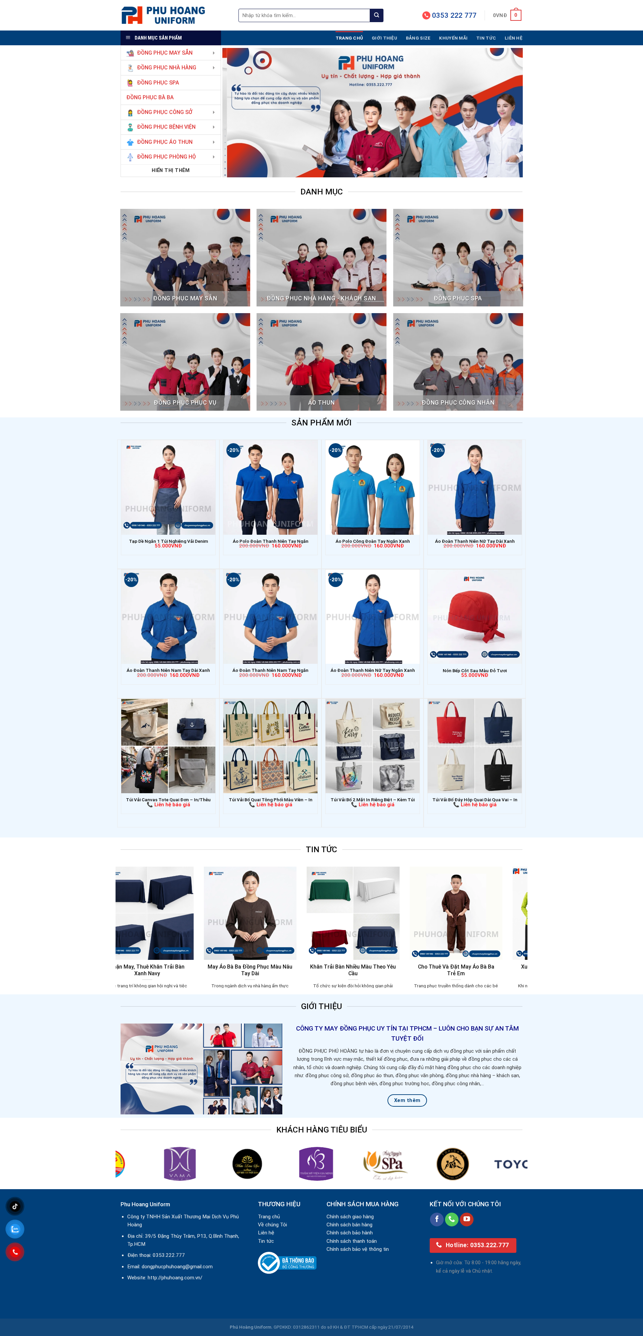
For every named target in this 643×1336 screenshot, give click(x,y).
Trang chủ (349, 38)
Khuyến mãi (453, 38)
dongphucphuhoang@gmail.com (177, 1267)
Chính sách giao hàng (350, 1217)
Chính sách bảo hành (350, 1233)
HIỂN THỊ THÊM (171, 170)
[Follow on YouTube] (467, 1219)
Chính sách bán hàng (349, 1225)
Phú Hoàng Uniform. (251, 1327)
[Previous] (237, 112)
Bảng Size (418, 38)
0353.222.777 (169, 1255)
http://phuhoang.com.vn (174, 1278)
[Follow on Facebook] (437, 1219)
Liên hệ (513, 38)
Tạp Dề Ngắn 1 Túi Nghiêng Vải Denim (168, 541)
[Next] (508, 112)
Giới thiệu (384, 38)
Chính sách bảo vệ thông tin (358, 1249)
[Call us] (452, 1219)
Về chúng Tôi (272, 1225)
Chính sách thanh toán (352, 1241)
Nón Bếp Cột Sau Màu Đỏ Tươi (475, 670)
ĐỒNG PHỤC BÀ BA (150, 97)
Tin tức (486, 38)
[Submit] (376, 15)
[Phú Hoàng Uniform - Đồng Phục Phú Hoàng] (174, 15)
